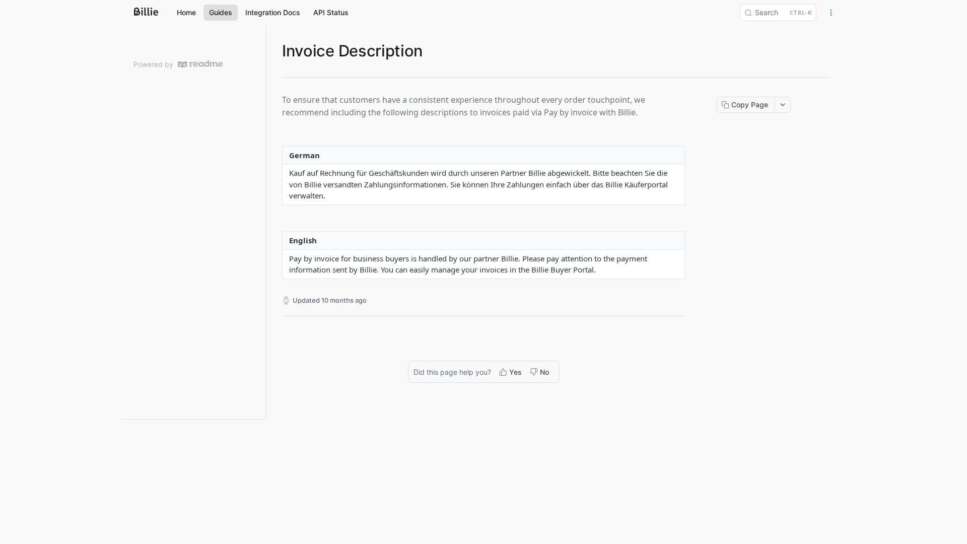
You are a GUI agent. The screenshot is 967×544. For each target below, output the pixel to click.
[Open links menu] (831, 13)
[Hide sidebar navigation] (264, 222)
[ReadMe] (200, 64)
